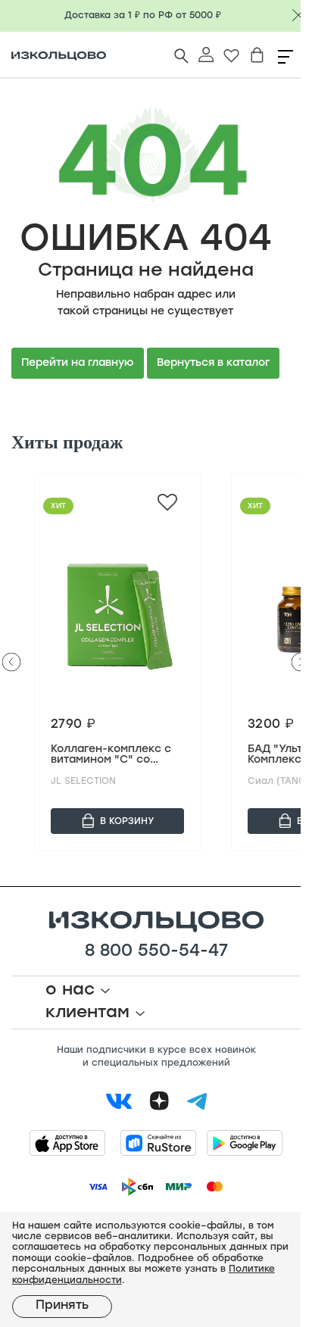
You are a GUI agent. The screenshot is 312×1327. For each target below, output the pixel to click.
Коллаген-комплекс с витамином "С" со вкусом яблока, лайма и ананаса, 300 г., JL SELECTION (113, 751)
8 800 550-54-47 (150, 947)
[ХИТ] (117, 609)
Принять (62, 1306)
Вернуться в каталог (213, 358)
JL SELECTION (83, 777)
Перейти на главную (77, 358)
